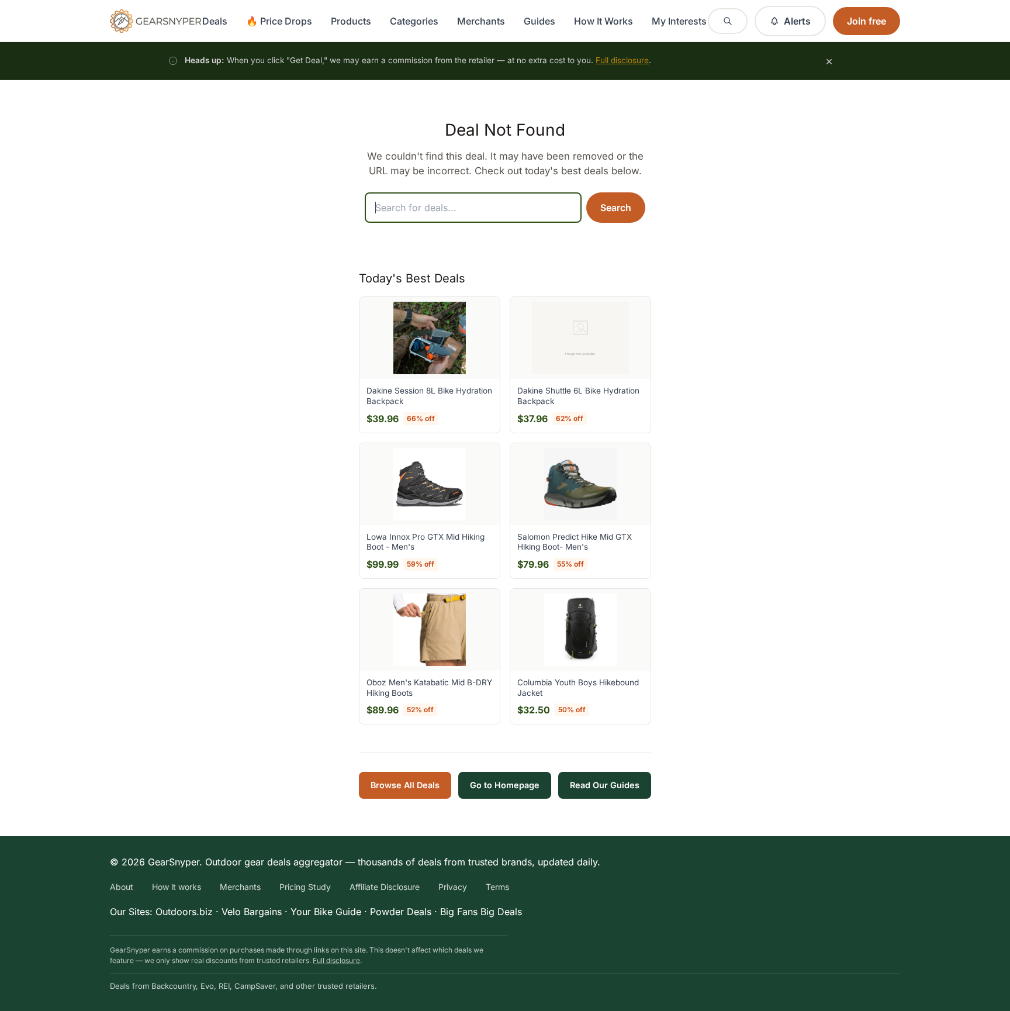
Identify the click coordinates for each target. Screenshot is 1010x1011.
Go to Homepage (504, 785)
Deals (214, 21)
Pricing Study (305, 887)
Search (615, 207)
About (121, 887)
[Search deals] (728, 21)
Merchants (481, 21)
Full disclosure (622, 60)
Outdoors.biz (184, 911)
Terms (497, 887)
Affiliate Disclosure (385, 887)
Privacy (452, 887)
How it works (176, 887)
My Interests (679, 21)
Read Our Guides (604, 785)
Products (351, 21)
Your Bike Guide (325, 911)
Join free (866, 21)
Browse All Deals (405, 785)
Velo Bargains (252, 911)
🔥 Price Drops (279, 21)
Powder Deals (400, 911)
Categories (414, 21)
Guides (539, 21)
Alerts (797, 21)
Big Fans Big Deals (481, 911)
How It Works (603, 21)
